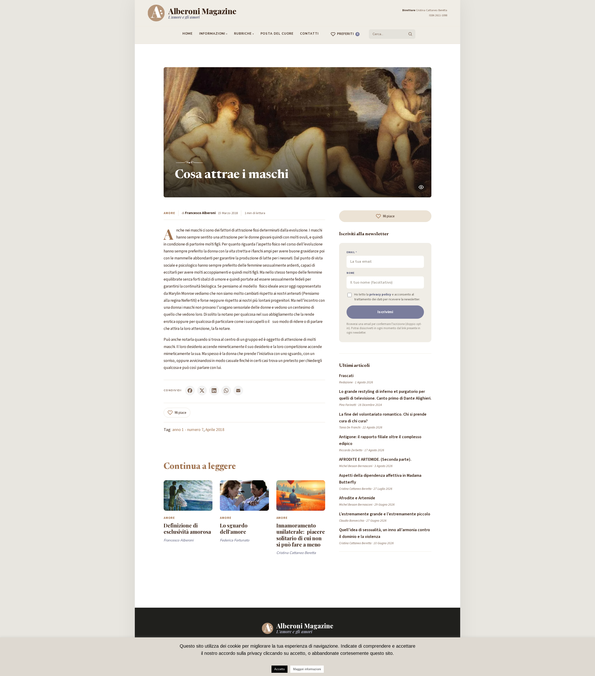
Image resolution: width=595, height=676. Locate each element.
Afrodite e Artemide (357, 498)
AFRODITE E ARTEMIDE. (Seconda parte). (375, 459)
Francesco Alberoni (200, 213)
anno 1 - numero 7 (188, 430)
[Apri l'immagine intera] (421, 187)
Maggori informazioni (307, 669)
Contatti (309, 34)
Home (187, 34)
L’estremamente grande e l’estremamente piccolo (384, 514)
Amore (169, 213)
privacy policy (380, 294)
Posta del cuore (277, 34)
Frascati (346, 376)
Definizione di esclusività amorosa (187, 528)
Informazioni (212, 34)
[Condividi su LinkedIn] (214, 390)
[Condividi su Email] (238, 390)
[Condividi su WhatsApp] (226, 390)
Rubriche (242, 34)
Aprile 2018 (214, 430)
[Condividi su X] (202, 390)
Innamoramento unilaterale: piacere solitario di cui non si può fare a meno (300, 535)
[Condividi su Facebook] (190, 390)
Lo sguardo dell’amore (233, 528)
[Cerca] (410, 34)
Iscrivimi (385, 312)
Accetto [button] (279, 669)
